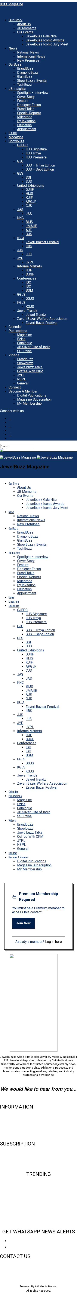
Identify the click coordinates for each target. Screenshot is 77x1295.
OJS (29, 234)
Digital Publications (31, 395)
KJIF (29, 198)
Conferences (26, 278)
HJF (29, 270)
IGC (28, 282)
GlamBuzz (24, 77)
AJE (29, 230)
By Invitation (26, 121)
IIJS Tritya (33, 153)
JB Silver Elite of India (33, 347)
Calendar (15, 327)
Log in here (53, 942)
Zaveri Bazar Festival (41, 323)
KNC (20, 218)
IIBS (29, 246)
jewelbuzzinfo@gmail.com (39, 1098)
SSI (28, 177)
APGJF (31, 202)
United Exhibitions (30, 186)
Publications (18, 331)
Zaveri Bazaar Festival (42, 242)
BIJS (29, 222)
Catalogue (24, 343)
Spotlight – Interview (32, 93)
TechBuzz (24, 85)
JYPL (30, 262)
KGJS (21, 303)
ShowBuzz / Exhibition (38, 1216)
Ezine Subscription (14, 1158)
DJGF (30, 274)
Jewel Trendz (27, 311)
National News (28, 52)
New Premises (28, 60)
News (13, 48)
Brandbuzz (25, 359)
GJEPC (22, 145)
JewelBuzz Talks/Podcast (38, 1222)
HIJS (29, 194)
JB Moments (26, 28)
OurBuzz (15, 64)
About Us (24, 24)
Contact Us (8, 1121)
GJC (20, 161)
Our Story (15, 20)
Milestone (24, 117)
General (22, 383)
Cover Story (26, 97)
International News (31, 56)
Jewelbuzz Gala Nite (41, 36)
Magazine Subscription (34, 399)
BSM (29, 290)
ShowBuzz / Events (32, 81)
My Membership (29, 403)
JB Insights (17, 89)
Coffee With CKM (30, 371)
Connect (15, 387)
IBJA (20, 238)
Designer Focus (29, 105)
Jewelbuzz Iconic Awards (45, 40)
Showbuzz (16, 141)
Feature (22, 101)
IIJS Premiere (36, 157)
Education (24, 125)
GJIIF (30, 190)
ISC (28, 286)
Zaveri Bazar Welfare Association (42, 319)
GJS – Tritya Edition (40, 165)
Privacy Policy (10, 1135)
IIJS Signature (36, 149)
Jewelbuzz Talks (30, 367)
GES (20, 173)
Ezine (13, 133)
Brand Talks (25, 109)
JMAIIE (31, 226)
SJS (29, 181)
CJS (29, 206)
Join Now (23, 923)
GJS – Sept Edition (40, 169)
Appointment (26, 129)
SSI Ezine (24, 351)
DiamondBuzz (27, 73)
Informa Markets (29, 266)
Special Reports (29, 113)
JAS (20, 210)
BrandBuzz (25, 68)
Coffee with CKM (38, 1209)
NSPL (21, 379)
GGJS (21, 294)
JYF (20, 258)
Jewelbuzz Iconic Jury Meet (47, 44)
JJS (20, 250)
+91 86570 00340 (12, 1265)
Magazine (16, 137)
